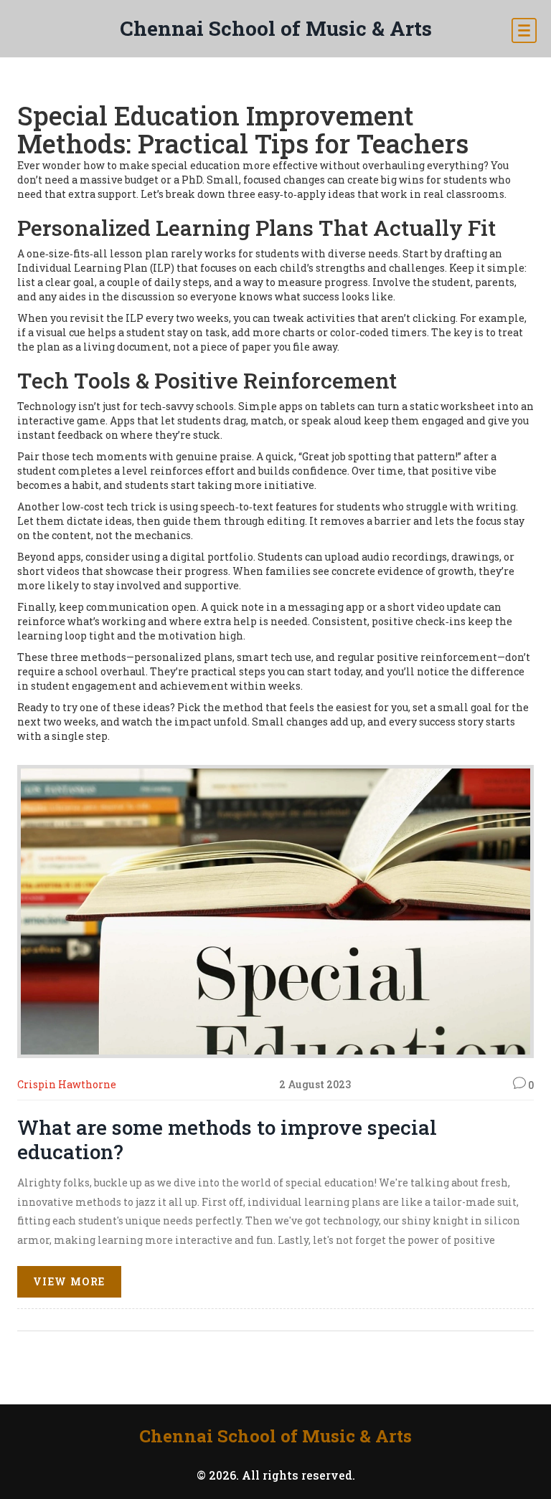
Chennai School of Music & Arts (276, 28)
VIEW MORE (69, 1281)
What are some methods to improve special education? (227, 1139)
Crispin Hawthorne (66, 1084)
